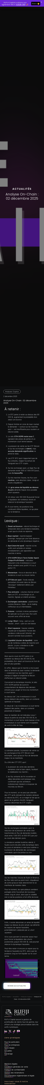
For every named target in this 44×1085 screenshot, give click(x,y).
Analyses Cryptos (26, 996)
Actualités (16, 996)
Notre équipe (9, 1048)
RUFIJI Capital (6, 996)
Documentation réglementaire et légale (19, 1076)
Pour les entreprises (12, 1045)
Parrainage (8, 1054)
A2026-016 (20, 4)
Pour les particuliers (11, 1042)
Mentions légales (10, 1064)
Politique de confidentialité (14, 1070)
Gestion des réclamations (14, 1073)
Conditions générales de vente (16, 1067)
